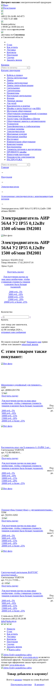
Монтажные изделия (17, 134)
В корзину (39, 684)
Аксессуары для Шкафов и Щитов (23, 118)
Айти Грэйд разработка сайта (17, 654)
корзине (18, 679)
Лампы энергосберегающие (20, 85)
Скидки (10, 57)
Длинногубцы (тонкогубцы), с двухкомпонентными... (27, 510)
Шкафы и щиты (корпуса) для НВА (24, 108)
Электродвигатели (16, 131)
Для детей (11, 103)
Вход (5, 5)
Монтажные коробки (17, 136)
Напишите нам (34, 342)
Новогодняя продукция (18, 154)
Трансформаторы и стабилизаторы (23, 126)
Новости (11, 629)
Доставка (11, 50)
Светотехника (13, 90)
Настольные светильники (19, 95)
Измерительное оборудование (21, 141)
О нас (9, 44)
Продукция (12, 55)
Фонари (10, 98)
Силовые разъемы (15, 129)
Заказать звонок (14, 60)
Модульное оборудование (19, 111)
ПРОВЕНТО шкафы (17, 152)
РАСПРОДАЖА (14, 159)
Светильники (13, 88)
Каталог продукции (10, 70)
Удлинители (12, 124)
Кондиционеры (14, 147)
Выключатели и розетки (18, 106)
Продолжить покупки (21, 684)
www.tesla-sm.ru (30, 657)
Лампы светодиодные (17, 83)
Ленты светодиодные (17, 78)
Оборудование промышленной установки (27, 113)
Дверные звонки (15, 101)
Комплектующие (15, 144)
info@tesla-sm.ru (8, 621)
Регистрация (9, 8)
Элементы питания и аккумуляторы (24, 149)
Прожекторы (13, 93)
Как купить (12, 47)
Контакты (11, 52)
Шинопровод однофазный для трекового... (21, 385)
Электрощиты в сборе (17, 116)
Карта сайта (14, 649)
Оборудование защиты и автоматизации (26, 121)
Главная (5, 167)
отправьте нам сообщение (13, 332)
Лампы (10, 80)
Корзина (5, 65)
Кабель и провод (15, 75)
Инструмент (13, 139)
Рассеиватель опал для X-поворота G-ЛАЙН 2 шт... (26, 447)
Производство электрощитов (21, 157)
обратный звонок (30, 344)
